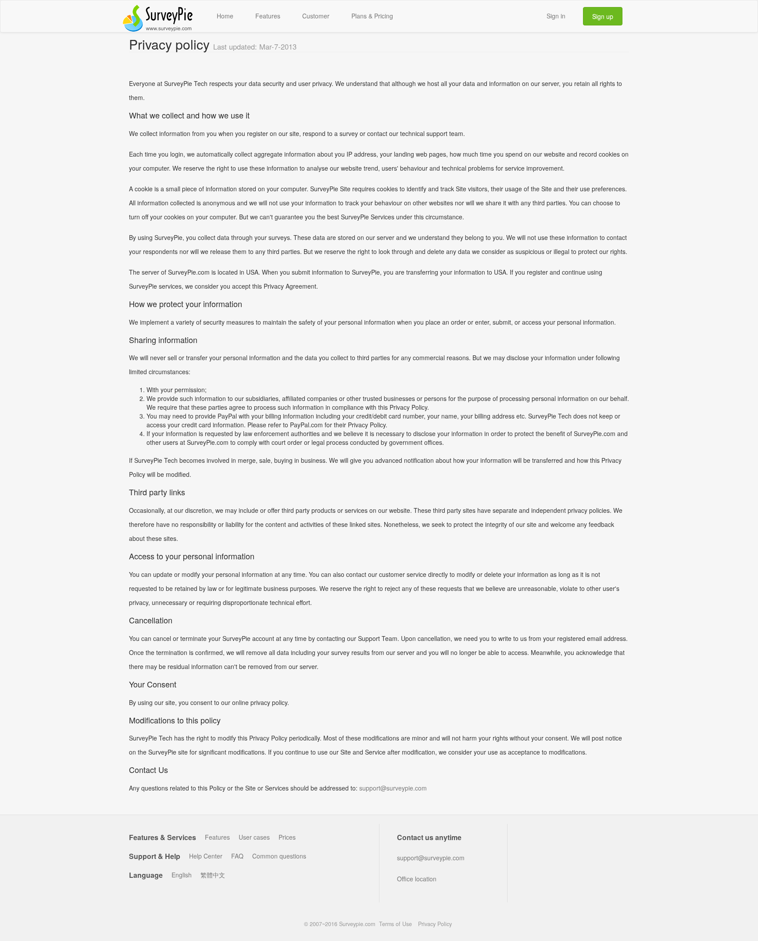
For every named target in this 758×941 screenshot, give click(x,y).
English (182, 874)
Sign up (602, 16)
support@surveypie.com (393, 788)
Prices (287, 837)
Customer (315, 15)
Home (225, 15)
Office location (416, 878)
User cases (254, 837)
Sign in (556, 15)
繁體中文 (212, 874)
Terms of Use (395, 924)
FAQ (237, 856)
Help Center (205, 856)
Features (267, 15)
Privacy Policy (435, 924)
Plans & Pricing (372, 15)
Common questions (279, 856)
